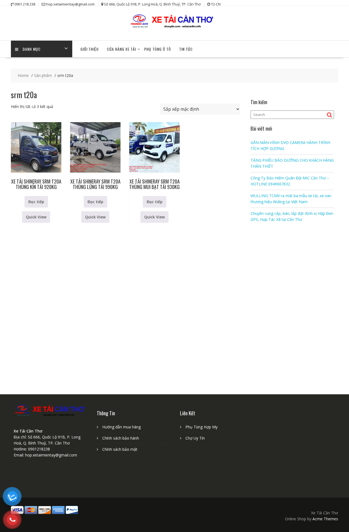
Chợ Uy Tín (195, 438)
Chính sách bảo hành (120, 438)
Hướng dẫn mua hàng (121, 426)
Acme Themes (325, 518)
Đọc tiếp (36, 201)
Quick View (36, 217)
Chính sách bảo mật (119, 449)
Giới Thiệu (89, 49)
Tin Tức (186, 49)
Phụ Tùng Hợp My (201, 426)
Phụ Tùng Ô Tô (157, 49)
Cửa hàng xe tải (121, 49)
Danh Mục (32, 49)
